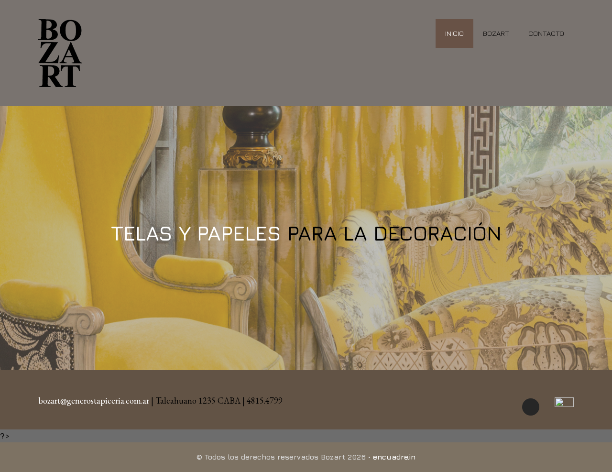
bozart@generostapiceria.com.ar (93, 400)
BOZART (496, 33)
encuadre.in (394, 457)
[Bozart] (60, 52)
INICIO (454, 33)
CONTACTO (546, 33)
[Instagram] (530, 407)
